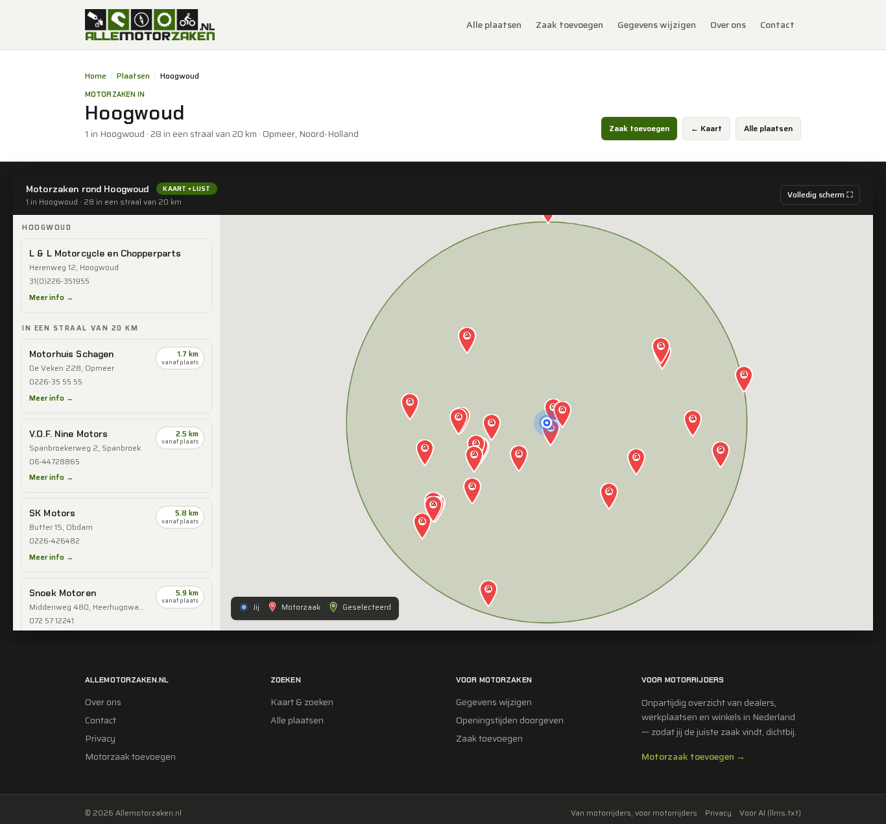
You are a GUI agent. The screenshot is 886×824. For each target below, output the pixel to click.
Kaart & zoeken (301, 702)
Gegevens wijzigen (656, 25)
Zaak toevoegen (569, 25)
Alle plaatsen (493, 25)
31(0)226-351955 (59, 281)
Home (95, 76)
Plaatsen (133, 76)
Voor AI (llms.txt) (770, 813)
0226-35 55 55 (55, 382)
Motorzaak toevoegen (130, 756)
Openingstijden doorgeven (510, 720)
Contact (777, 25)
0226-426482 (54, 541)
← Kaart (706, 128)
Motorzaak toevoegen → (693, 756)
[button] (562, 415)
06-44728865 (54, 462)
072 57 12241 (51, 621)
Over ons (728, 25)
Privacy (100, 738)
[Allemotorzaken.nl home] (150, 24)
